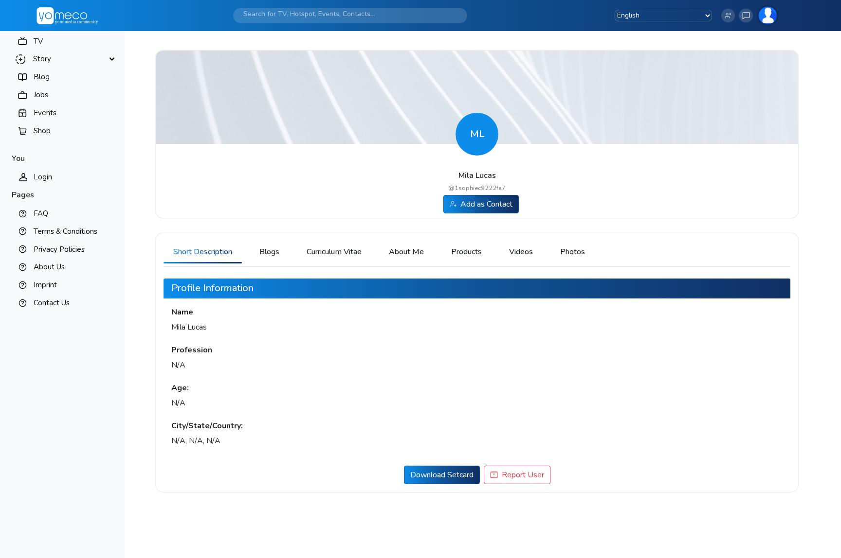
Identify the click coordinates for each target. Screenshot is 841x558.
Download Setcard (442, 475)
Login (43, 177)
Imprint (45, 285)
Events (45, 113)
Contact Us (52, 303)
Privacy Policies (59, 249)
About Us (49, 267)
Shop (42, 131)
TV (38, 41)
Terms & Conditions (65, 231)
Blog (42, 77)
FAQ (41, 213)
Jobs (41, 95)
